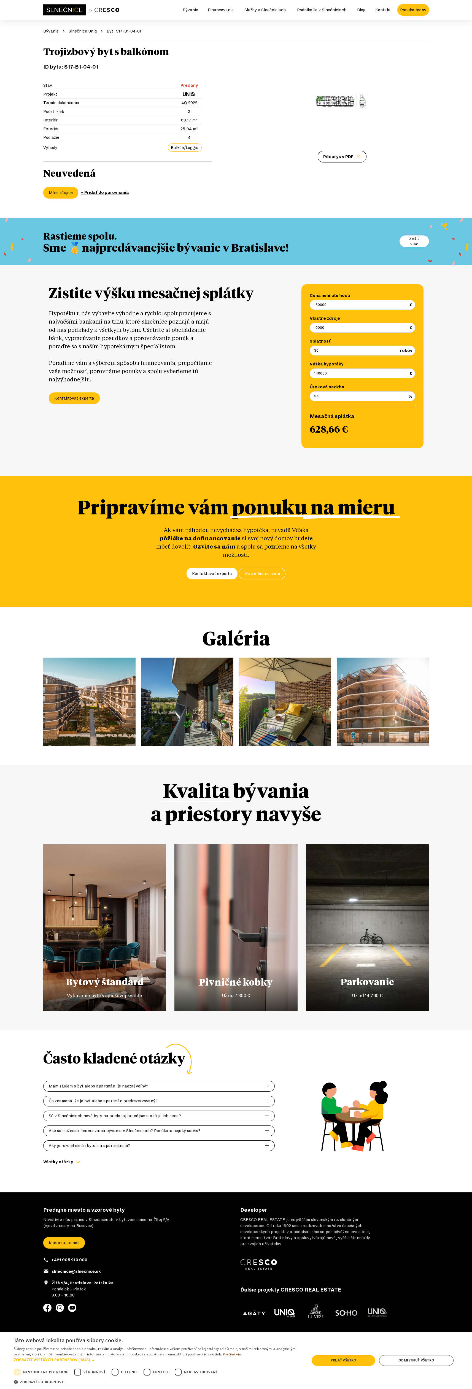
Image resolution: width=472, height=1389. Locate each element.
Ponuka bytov (413, 10)
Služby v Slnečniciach (265, 10)
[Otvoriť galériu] (342, 101)
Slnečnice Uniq (83, 31)
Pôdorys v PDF (338, 156)
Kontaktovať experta (74, 398)
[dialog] (236, 1360)
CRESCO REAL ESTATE (262, 1219)
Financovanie (221, 10)
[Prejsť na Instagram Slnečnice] (60, 1308)
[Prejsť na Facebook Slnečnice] (47, 1308)
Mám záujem (61, 193)
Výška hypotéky (327, 364)
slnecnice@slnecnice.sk (76, 1271)
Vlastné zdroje (325, 318)
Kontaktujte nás (64, 1243)
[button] (157, 1359)
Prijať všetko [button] (344, 1360)
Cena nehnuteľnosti (330, 295)
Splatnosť (320, 341)
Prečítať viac (233, 1354)
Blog (361, 10)
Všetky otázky (58, 1162)
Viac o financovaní (262, 573)
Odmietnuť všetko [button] (416, 1360)
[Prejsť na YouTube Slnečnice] (72, 1308)
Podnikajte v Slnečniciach (321, 10)
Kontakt (383, 10)
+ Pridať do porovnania (105, 192)
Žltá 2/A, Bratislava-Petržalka (83, 1283)
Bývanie (190, 10)
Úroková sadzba (327, 387)
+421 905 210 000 (69, 1260)
